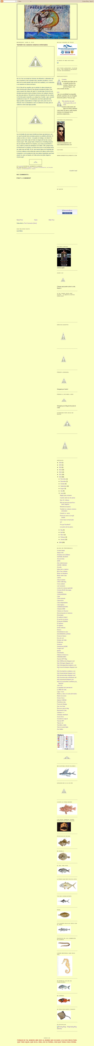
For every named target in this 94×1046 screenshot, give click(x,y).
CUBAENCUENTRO (62, 606)
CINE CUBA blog (61, 581)
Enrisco (59, 629)
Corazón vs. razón (65, 513)
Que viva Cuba (61, 706)
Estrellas (64, 79)
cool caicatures (61, 586)
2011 (60, 474)
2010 (60, 477)
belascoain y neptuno (62, 569)
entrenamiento (26, 168)
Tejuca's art (60, 723)
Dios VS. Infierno (64, 500)
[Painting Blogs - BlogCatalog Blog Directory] (67, 1028)
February (63, 537)
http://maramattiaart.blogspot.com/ (66, 673)
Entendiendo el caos (62, 631)
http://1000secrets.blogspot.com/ (66, 661)
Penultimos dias (61, 702)
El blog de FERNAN (62, 621)
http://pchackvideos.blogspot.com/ (66, 675)
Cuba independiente (62, 602)
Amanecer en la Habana (63, 554)
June (61, 493)
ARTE (58, 561)
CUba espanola (61, 598)
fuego (34, 168)
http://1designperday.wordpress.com (66, 665)
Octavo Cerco (60, 698)
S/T (61, 522)
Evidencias (60, 642)
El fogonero (60, 623)
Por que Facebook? (65, 524)
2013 (60, 469)
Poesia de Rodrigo (62, 704)
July (61, 491)
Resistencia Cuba (61, 710)
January (62, 539)
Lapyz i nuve (60, 691)
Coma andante (61, 584)
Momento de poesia (65, 506)
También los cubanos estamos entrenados (32, 45)
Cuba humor (60, 600)
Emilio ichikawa (61, 627)
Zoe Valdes (60, 729)
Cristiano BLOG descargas (64, 590)
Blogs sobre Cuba (62, 575)
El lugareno (60, 625)
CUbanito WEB (61, 609)
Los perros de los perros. (66, 527)
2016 (60, 462)
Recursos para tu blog (63, 708)
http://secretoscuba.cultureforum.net (66, 677)
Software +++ (60, 712)
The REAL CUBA (61, 725)
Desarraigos (60, 615)
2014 (60, 467)
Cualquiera (60, 592)
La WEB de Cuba (61, 689)
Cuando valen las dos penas (67, 497)
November (63, 481)
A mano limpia (61, 550)
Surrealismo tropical (62, 718)
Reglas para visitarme (66, 495)
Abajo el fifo (60, 552)
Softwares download (62, 714)
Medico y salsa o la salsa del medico (67, 693)
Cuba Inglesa (60, 604)
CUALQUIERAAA (61, 594)
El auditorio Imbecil (62, 617)
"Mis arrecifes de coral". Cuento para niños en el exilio (69, 102)
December (63, 479)
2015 (60, 465)
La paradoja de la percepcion (64, 687)
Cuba (58, 596)
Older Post (51, 220)
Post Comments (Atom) (30, 223)
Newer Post (20, 220)
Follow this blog (67, 213)
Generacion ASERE (62, 646)
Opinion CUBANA (61, 700)
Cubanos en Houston (62, 611)
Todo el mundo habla (62, 727)
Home (35, 220)
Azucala (59, 567)
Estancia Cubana (61, 636)
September (63, 486)
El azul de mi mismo (62, 619)
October (62, 483)
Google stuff (60, 648)
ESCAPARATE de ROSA (63, 634)
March (62, 534)
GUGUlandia (60, 652)
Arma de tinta (60, 559)
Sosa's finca (60, 716)
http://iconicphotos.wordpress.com (66, 671)
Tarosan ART (60, 721)
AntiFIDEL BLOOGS (62, 556)
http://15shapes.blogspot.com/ (65, 663)
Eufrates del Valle (61, 640)
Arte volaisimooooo (62, 563)
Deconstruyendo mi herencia (64, 613)
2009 (60, 542)
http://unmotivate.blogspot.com (65, 679)
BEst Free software (62, 571)
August (62, 488)
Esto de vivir (60, 638)
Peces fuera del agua (47, 9)
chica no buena (61, 579)
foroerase (59, 644)
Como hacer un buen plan (67, 519)
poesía (57, 92)
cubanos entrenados (39, 167)
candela (29, 167)
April (61, 532)
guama (59, 650)
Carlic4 (59, 577)
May (61, 530)
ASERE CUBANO (62, 565)
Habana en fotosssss (62, 654)
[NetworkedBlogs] (67, 210)
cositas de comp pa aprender (65, 588)
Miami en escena (61, 696)
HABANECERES (61, 656)
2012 (60, 472)
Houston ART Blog (62, 659)
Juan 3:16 (59, 685)
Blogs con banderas (62, 573)
